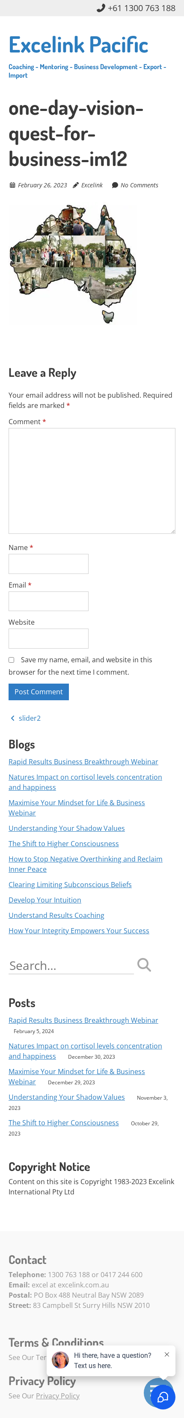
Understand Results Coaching (56, 915)
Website (22, 622)
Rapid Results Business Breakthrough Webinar (83, 761)
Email (20, 585)
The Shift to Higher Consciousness (64, 843)
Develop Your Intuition (45, 900)
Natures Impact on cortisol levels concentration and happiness (85, 782)
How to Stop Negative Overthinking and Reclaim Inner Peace (86, 864)
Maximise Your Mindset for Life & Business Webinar (77, 808)
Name (21, 547)
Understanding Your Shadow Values (67, 828)
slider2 (29, 718)
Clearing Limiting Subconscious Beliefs (70, 884)
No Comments (139, 185)
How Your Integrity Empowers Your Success (79, 930)
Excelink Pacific (87, 54)
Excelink (92, 185)
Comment (27, 421)
